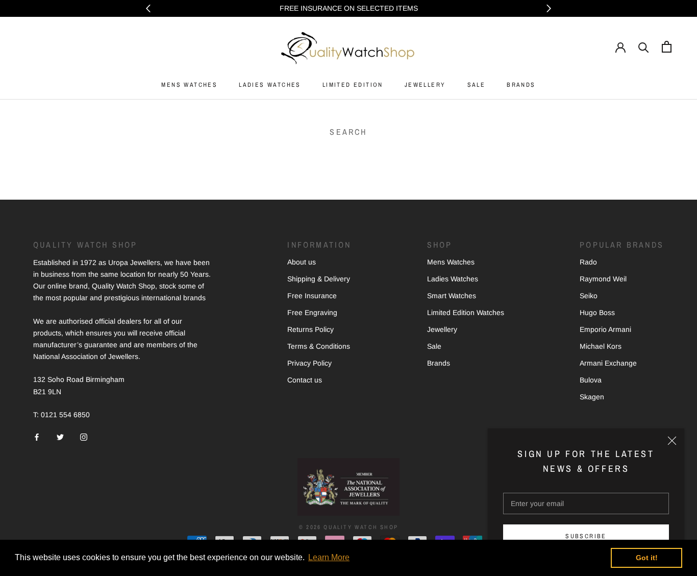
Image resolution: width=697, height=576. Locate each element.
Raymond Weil (603, 279)
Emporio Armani (605, 329)
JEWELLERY (425, 85)
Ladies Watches (452, 279)
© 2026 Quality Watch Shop (348, 527)
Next (549, 8)
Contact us (304, 380)
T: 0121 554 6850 (61, 415)
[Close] (672, 440)
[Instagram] (83, 437)
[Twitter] (60, 437)
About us (301, 262)
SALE (476, 85)
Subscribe (586, 536)
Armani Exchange (608, 363)
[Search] (643, 46)
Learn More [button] (329, 557)
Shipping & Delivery (318, 279)
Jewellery (442, 329)
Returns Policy (310, 329)
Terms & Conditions (318, 346)
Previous (148, 8)
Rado (588, 262)
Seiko (589, 296)
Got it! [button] (647, 558)
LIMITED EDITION (352, 85)
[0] (666, 47)
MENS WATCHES (189, 85)
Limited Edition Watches (465, 312)
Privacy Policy (309, 363)
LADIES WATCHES (270, 85)
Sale (434, 346)
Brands (438, 363)
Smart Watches (451, 296)
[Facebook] (36, 437)
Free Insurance (312, 296)
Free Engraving (312, 312)
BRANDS (521, 85)
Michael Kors (600, 346)
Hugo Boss (597, 312)
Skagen (592, 397)
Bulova (591, 380)
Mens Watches (451, 262)
